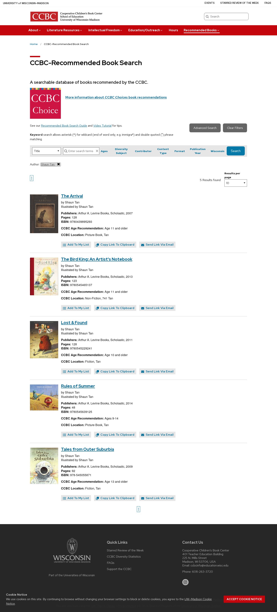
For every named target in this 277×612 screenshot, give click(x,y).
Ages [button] (104, 151)
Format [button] (179, 151)
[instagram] (185, 582)
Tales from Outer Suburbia (87, 449)
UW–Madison (26, 3)
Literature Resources (63, 30)
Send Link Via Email (159, 245)
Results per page (232, 175)
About (33, 30)
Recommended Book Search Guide (64, 126)
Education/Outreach (144, 30)
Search (236, 151)
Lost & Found (74, 322)
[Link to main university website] (72, 563)
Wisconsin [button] (217, 151)
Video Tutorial (102, 126)
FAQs (268, 3)
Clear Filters (235, 128)
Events (210, 3)
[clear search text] (97, 151)
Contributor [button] (143, 151)
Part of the (72, 575)
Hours (173, 30)
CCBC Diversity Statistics (124, 557)
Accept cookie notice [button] (244, 599)
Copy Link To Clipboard (117, 245)
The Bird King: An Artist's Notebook (96, 259)
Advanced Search (205, 128)
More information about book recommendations (116, 97)
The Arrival (72, 196)
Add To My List (78, 245)
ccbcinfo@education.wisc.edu (209, 565)
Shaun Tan (48, 164)
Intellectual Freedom (104, 30)
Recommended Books (200, 30)
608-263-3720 (202, 572)
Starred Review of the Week (239, 3)
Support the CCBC (119, 569)
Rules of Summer (78, 386)
